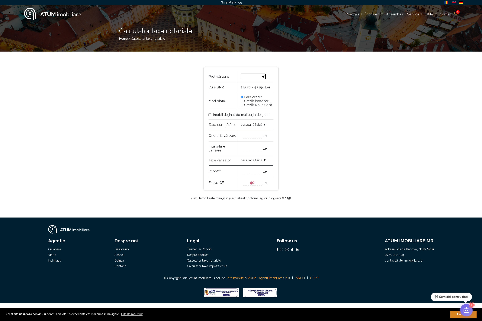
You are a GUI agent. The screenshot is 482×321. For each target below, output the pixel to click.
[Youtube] (286, 249)
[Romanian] (445, 2)
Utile (429, 14)
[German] (460, 2)
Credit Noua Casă (258, 105)
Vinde (52, 255)
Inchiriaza (54, 260)
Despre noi (121, 249)
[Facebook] (277, 249)
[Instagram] (280, 249)
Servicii (413, 14)
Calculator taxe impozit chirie (207, 266)
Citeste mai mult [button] (132, 314)
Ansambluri (395, 14)
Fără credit (253, 97)
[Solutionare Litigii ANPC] (221, 292)
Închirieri (372, 14)
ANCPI (300, 278)
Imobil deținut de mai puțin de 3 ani (241, 115)
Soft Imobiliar (235, 278)
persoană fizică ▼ (253, 124)
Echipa (119, 260)
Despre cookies (197, 255)
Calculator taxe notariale (204, 260)
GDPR (314, 278)
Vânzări (353, 14)
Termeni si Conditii (199, 249)
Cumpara (54, 249)
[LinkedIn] (296, 249)
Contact (446, 14)
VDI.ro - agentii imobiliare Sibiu (269, 278)
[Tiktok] (291, 249)
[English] (453, 2)
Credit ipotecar (256, 101)
